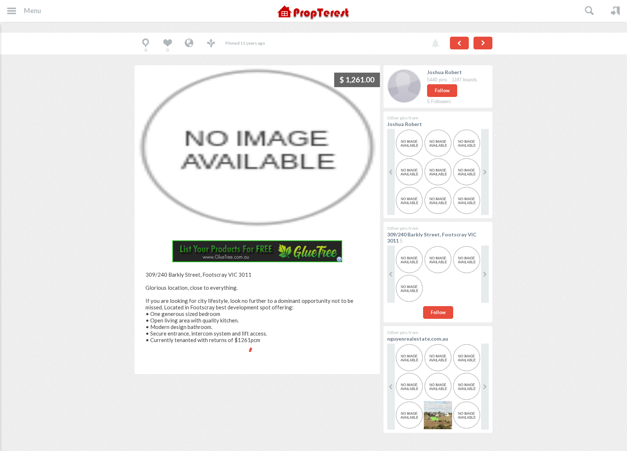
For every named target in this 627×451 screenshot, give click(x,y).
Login (615, 11)
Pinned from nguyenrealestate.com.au (189, 43)
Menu (32, 11)
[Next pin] (483, 43)
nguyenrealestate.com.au (417, 339)
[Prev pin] (459, 43)
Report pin (435, 43)
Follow (442, 90)
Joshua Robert (444, 72)
